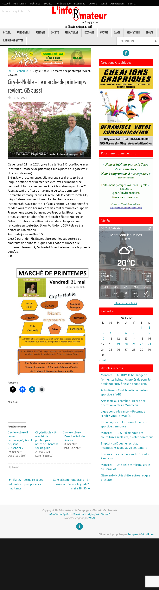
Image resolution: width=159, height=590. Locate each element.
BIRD (92, 518)
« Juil (102, 360)
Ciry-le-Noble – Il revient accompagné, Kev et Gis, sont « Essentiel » (20, 440)
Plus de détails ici (125, 303)
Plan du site (79, 514)
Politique (35, 3)
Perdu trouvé (63, 3)
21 (133, 344)
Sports (132, 3)
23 (149, 344)
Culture (93, 3)
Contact (105, 514)
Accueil (6, 3)
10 (102, 339)
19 (118, 344)
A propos (93, 514)
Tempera (133, 534)
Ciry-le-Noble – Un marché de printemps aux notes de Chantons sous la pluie (46, 440)
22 (141, 344)
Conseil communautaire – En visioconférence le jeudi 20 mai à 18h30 (71, 484)
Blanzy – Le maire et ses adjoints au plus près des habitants (26, 484)
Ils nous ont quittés (12, 11)
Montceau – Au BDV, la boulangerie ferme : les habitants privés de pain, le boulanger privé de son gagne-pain (125, 379)
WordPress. (148, 534)
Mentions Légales (59, 514)
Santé (103, 3)
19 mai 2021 (19, 97)
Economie (79, 3)
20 (126, 344)
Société (48, 3)
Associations (117, 3)
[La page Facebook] (126, 53)
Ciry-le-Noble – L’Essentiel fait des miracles (74, 436)
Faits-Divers (20, 3)
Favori (15, 467)
